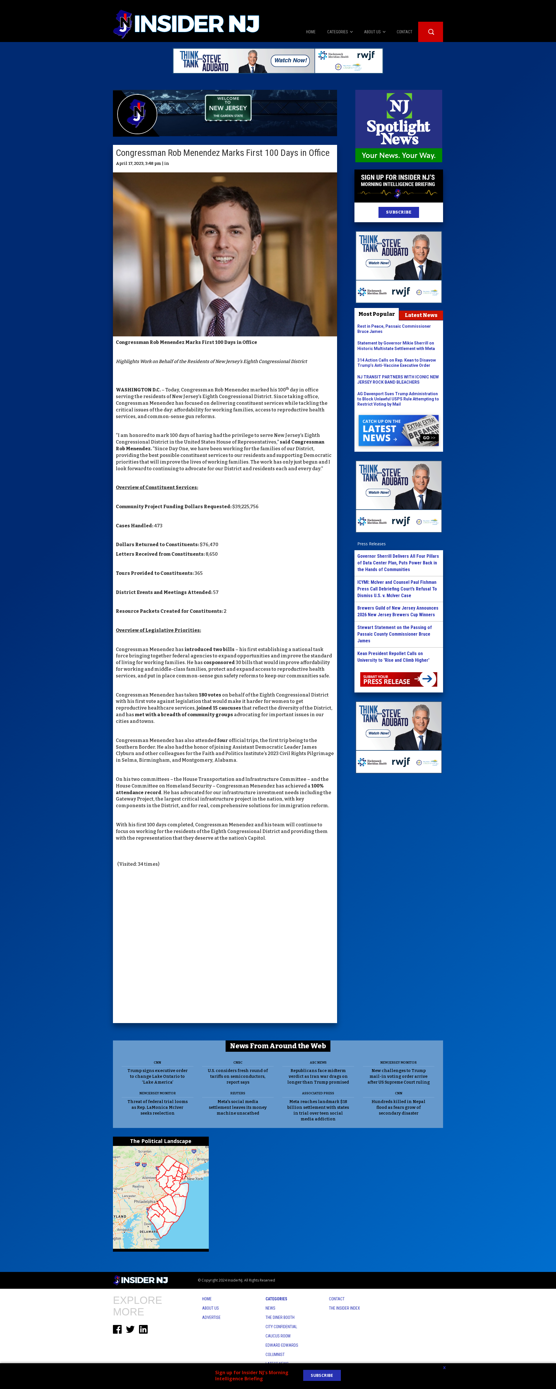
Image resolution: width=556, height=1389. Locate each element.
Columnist (275, 1354)
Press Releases (371, 543)
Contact (337, 1299)
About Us (210, 1308)
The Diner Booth (280, 1317)
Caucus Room (278, 1336)
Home (207, 1299)
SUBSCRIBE (398, 212)
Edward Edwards (282, 1345)
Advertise (211, 1317)
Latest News (421, 315)
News (270, 1308)
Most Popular (377, 314)
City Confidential (281, 1326)
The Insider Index (344, 1308)
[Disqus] (225, 946)
